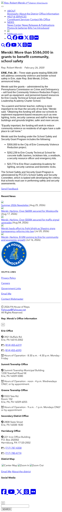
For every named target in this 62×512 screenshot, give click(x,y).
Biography (13, 13)
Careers (5, 283)
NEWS (10, 22)
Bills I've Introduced (38, 27)
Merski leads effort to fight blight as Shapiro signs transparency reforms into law (28, 230)
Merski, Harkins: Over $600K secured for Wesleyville (29, 211)
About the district (21, 471)
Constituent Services (18, 19)
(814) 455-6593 (13, 350)
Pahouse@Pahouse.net (13, 309)
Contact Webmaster (12, 298)
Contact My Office (40, 19)
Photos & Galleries (17, 27)
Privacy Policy (8, 278)
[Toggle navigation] (2, 6)
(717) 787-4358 (13, 447)
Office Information (49, 13)
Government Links (11, 288)
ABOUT (11, 10)
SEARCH (6, 509)
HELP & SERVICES (16, 16)
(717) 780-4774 (13, 453)
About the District (28, 13)
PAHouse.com (15, 33)
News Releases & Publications (38, 25)
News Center (14, 25)
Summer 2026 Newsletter (15, 205)
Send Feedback (9, 188)
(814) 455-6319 (13, 345)
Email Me (6, 293)
